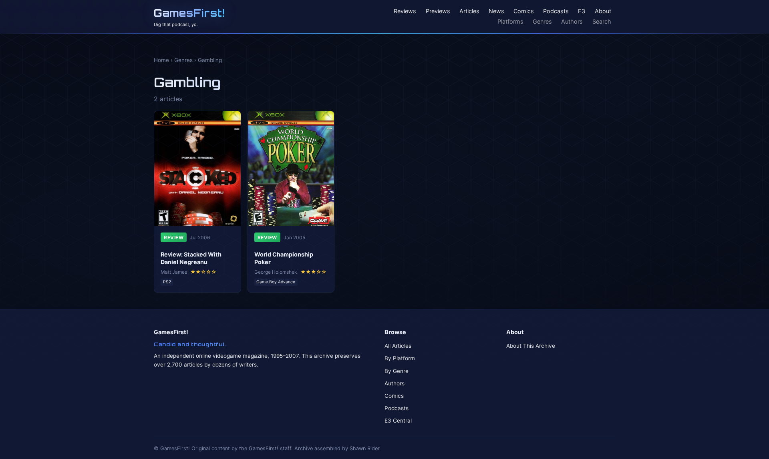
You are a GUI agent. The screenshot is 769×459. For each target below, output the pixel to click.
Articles (469, 11)
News (496, 11)
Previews (438, 11)
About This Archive (530, 346)
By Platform (399, 358)
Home (161, 60)
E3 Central (398, 420)
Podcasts (556, 11)
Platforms (510, 21)
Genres (542, 21)
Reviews (405, 11)
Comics (523, 11)
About (603, 11)
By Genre (396, 371)
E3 (581, 11)
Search (601, 21)
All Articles (397, 346)
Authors (572, 21)
